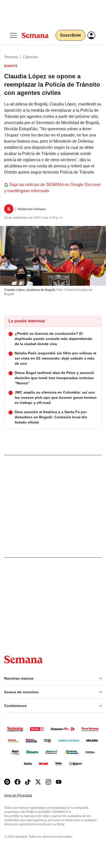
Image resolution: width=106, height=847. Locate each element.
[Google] (7, 782)
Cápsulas (30, 57)
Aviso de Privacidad (23, 795)
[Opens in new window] (17, 782)
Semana (11, 57)
